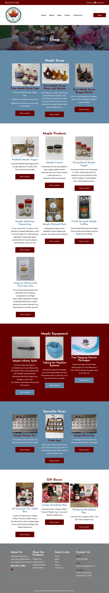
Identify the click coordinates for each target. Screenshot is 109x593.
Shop (59, 15)
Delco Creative (70, 591)
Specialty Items (38, 568)
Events (67, 15)
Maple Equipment (39, 565)
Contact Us (77, 15)
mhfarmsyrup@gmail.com (85, 566)
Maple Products (38, 562)
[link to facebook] (12, 570)
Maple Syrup (37, 559)
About (51, 15)
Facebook (100, 2)
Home (43, 15)
